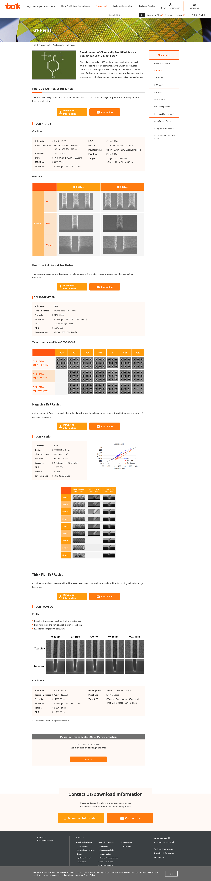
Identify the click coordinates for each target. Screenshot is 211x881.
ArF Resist (158, 77)
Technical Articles (147, 5)
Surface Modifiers (105, 854)
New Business (81, 862)
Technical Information (123, 5)
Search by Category (106, 842)
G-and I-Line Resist (162, 63)
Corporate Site (154, 15)
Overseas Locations (174, 15)
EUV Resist (158, 85)
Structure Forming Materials (109, 858)
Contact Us (88, 759)
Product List (101, 5)
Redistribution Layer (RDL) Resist (165, 136)
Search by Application (85, 842)
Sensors (79, 854)
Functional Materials (106, 862)
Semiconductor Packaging (86, 850)
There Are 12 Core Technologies (75, 5)
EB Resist (158, 92)
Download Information (83, 818)
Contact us (107, 112)
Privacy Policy (89, 875)
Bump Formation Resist (164, 128)
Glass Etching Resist (162, 121)
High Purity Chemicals (84, 858)
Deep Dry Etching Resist (164, 114)
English (202, 15)
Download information (69, 112)
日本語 (194, 15)
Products (80, 837)
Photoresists (164, 55)
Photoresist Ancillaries (107, 850)
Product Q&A (126, 842)
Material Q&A (127, 846)
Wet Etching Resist (162, 106)
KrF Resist (158, 70)
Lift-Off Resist (160, 99)
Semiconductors (82, 846)
